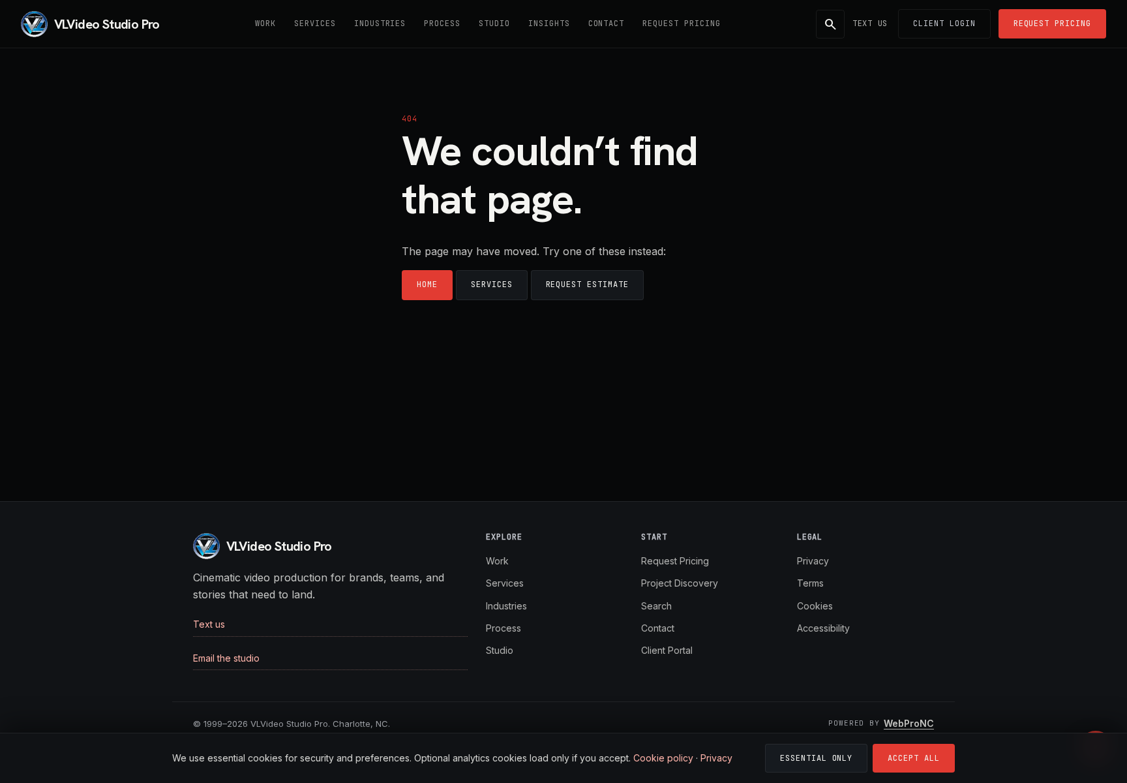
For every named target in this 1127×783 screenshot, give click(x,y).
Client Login (944, 23)
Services (315, 23)
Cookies (815, 605)
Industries (380, 23)
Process (442, 23)
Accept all (914, 758)
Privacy (813, 560)
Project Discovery (679, 583)
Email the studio (226, 658)
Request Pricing (681, 23)
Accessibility (823, 628)
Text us (870, 23)
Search (656, 605)
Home (427, 284)
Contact (606, 23)
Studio (494, 23)
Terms (810, 583)
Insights (549, 23)
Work (265, 23)
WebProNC (909, 723)
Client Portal (667, 650)
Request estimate (587, 284)
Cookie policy (663, 757)
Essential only (816, 758)
